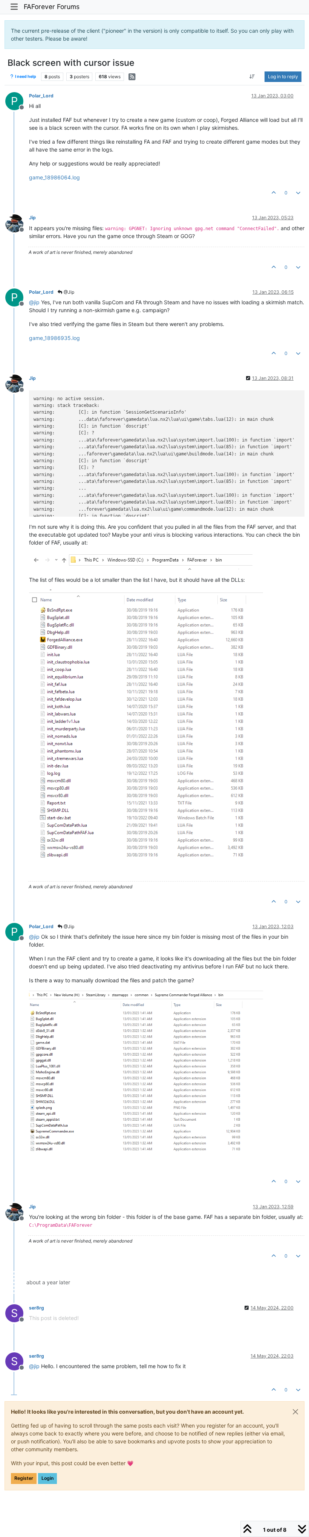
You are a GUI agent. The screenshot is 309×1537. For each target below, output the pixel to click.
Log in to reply (283, 76)
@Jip (68, 292)
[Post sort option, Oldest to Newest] (252, 76)
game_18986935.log (54, 338)
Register (23, 1478)
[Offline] (17, 222)
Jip (32, 217)
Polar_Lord (41, 96)
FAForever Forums (52, 7)
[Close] (295, 1412)
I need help (25, 76)
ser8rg (36, 1308)
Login (47, 1478)
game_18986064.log (54, 177)
